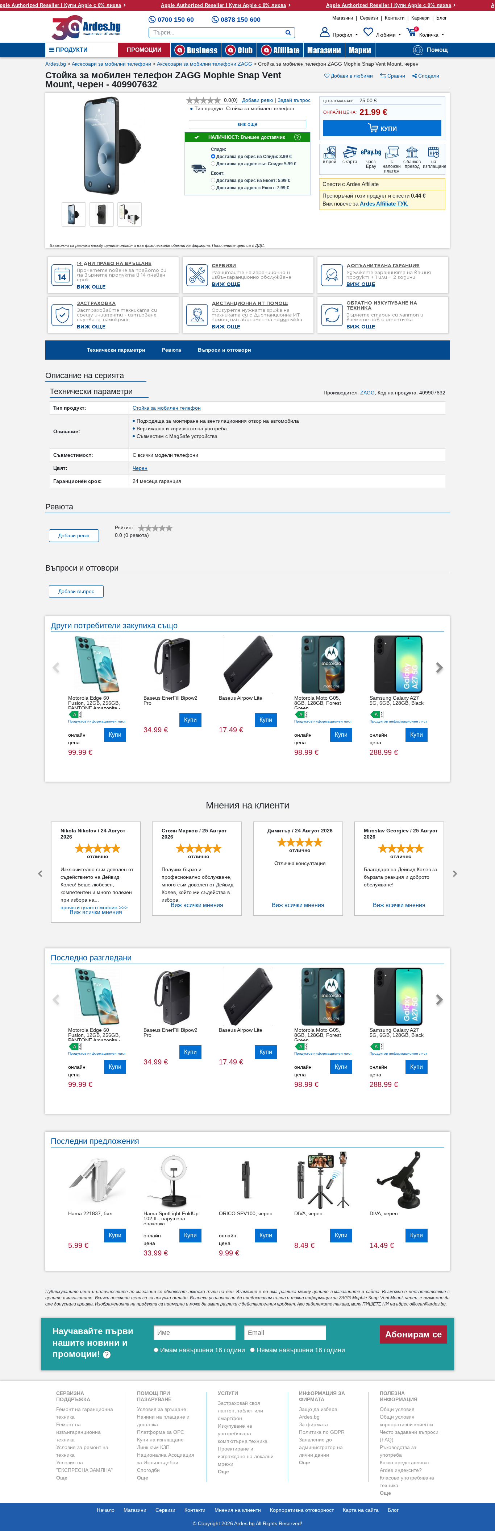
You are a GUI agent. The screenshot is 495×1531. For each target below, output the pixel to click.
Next (439, 668)
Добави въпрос (76, 591)
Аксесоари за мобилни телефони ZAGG (204, 64)
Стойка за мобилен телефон (167, 408)
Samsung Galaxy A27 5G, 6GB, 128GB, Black (397, 700)
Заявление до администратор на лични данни (321, 1447)
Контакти (394, 18)
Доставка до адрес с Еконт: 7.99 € (252, 187)
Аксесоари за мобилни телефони (111, 64)
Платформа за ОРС (160, 1432)
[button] (339, 35)
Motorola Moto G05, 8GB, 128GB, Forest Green (317, 703)
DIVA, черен (308, 1213)
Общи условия (397, 1409)
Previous (55, 668)
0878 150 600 (241, 19)
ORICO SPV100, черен (246, 1213)
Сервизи (369, 18)
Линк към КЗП (153, 1447)
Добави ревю (257, 100)
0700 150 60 (176, 19)
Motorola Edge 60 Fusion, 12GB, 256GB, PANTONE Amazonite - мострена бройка (94, 705)
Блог (441, 18)
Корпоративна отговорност (302, 1510)
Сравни (395, 76)
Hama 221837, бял (90, 1213)
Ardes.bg (55, 64)
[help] (107, 1354)
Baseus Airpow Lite (240, 698)
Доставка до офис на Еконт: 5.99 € (253, 180)
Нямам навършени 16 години (300, 1350)
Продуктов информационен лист (97, 721)
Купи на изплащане (160, 1440)
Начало (106, 1510)
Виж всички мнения (96, 912)
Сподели (428, 76)
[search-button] (288, 32)
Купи (115, 735)
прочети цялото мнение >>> (94, 907)
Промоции (144, 50)
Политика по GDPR (322, 1432)
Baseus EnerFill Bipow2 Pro (170, 700)
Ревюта (171, 350)
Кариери (420, 18)
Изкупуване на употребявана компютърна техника (242, 1433)
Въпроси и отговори (224, 350)
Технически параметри (116, 350)
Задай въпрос (294, 100)
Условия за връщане (161, 1409)
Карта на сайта (361, 1510)
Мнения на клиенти (238, 1510)
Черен (140, 468)
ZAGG (367, 393)
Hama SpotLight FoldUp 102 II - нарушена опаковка (171, 1218)
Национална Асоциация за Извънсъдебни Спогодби (165, 1462)
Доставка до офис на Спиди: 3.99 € (254, 156)
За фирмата (313, 1424)
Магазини (342, 18)
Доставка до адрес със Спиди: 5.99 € (256, 163)
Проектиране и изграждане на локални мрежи (246, 1456)
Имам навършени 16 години (201, 1350)
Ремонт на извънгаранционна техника (78, 1432)
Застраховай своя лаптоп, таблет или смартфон (240, 1410)
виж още (247, 124)
